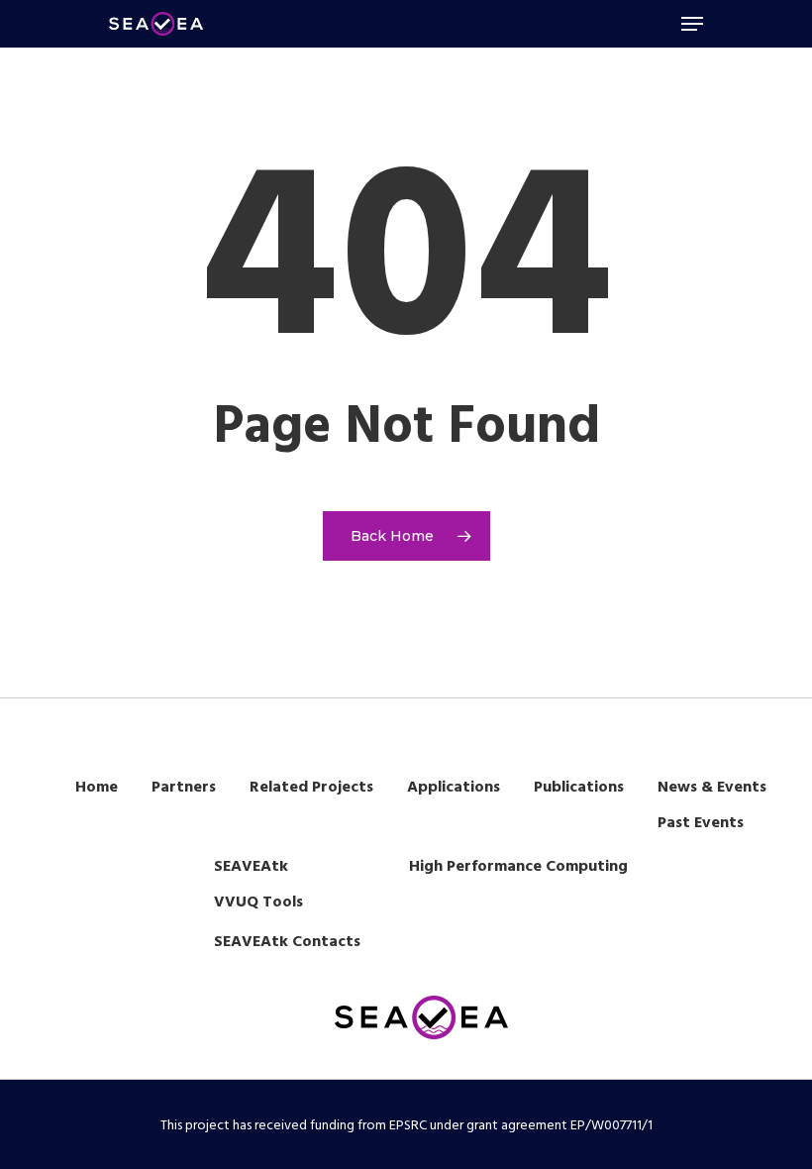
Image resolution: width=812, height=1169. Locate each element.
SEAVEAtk (251, 867)
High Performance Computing (518, 867)
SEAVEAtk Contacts (287, 942)
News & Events (712, 787)
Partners (184, 787)
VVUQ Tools (258, 902)
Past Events (701, 823)
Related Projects (311, 787)
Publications (579, 787)
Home (96, 787)
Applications (453, 787)
